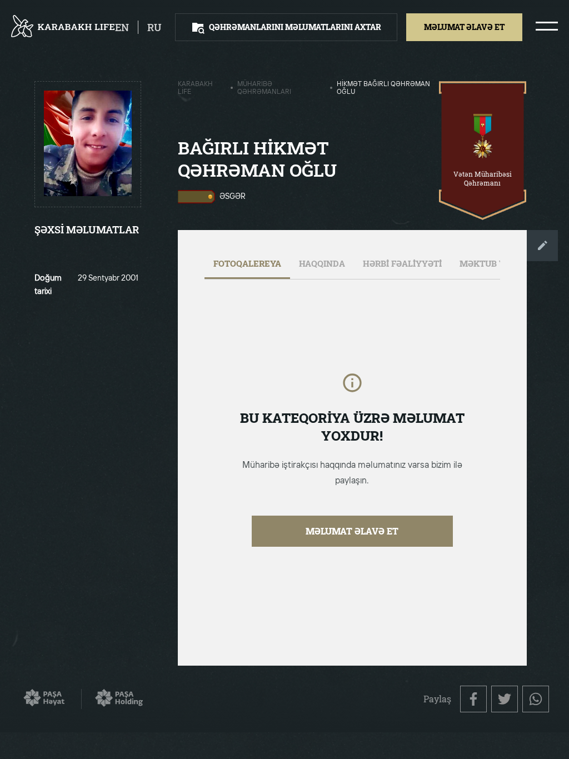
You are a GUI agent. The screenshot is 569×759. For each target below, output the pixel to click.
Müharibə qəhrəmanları (264, 88)
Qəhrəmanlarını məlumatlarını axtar (295, 27)
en (122, 27)
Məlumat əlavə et (352, 531)
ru (154, 27)
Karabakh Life (195, 88)
